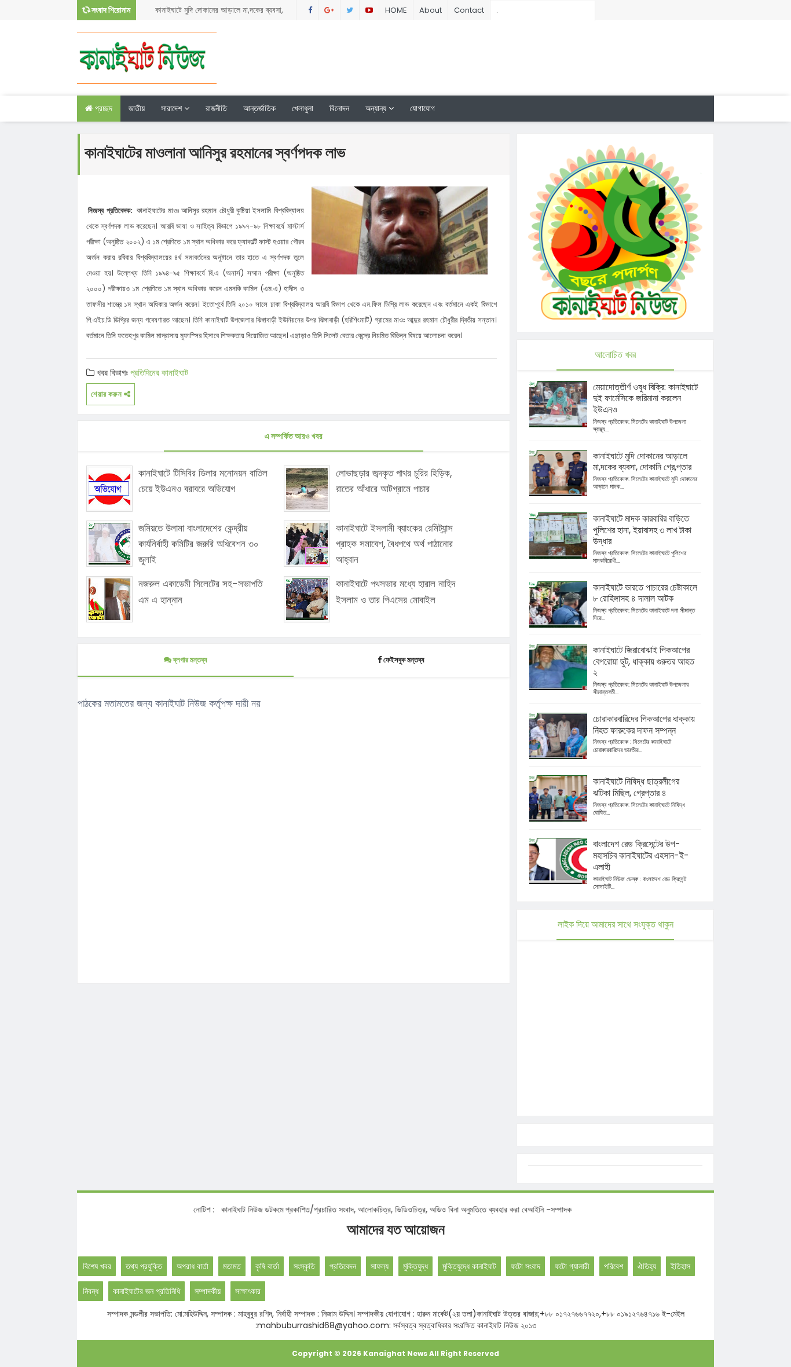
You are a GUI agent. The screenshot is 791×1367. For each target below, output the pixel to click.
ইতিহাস (680, 1266)
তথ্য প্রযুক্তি (144, 1266)
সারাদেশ (172, 108)
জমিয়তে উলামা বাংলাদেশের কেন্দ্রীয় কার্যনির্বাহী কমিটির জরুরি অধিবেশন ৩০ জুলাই (198, 543)
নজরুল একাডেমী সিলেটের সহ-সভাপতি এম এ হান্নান (200, 591)
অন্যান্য (377, 108)
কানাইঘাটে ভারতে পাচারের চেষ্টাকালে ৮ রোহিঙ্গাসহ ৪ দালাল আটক (645, 593)
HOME (396, 10)
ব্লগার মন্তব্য (189, 659)
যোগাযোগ (422, 108)
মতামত (232, 1266)
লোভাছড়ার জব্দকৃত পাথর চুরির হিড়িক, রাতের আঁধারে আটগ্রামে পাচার (394, 481)
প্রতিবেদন (342, 1266)
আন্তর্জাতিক (259, 108)
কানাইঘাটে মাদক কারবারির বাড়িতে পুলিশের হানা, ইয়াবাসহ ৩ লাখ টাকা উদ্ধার (642, 530)
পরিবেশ (613, 1266)
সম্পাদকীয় (208, 1291)
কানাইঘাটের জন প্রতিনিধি (146, 1291)
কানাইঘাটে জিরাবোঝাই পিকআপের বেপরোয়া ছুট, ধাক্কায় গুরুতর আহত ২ (643, 661)
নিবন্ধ (90, 1291)
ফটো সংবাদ (525, 1266)
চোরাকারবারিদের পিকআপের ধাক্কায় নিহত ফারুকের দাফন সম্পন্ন (644, 724)
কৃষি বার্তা (267, 1266)
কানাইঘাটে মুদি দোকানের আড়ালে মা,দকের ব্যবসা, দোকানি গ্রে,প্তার (219, 12)
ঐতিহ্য (647, 1266)
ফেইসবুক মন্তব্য (404, 659)
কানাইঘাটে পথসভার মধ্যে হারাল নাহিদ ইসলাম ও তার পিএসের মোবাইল (395, 591)
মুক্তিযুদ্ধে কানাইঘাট (469, 1266)
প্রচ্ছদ (102, 108)
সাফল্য (380, 1266)
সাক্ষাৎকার (248, 1291)
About (430, 10)
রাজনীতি (216, 108)
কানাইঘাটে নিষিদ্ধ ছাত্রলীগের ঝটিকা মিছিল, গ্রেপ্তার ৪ (636, 787)
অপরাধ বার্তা (192, 1266)
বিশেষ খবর (97, 1266)
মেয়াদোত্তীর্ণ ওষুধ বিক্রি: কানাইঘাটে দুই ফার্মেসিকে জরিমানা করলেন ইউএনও (645, 398)
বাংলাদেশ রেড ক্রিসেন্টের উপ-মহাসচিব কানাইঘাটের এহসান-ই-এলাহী (641, 855)
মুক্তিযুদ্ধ (415, 1266)
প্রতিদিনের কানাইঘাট (159, 373)
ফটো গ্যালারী (572, 1266)
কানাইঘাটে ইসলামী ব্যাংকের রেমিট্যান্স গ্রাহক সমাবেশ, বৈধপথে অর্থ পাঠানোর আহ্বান (394, 543)
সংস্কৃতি (304, 1266)
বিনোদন (339, 108)
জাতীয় (137, 108)
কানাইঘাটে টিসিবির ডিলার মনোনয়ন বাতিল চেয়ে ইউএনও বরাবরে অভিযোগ (203, 481)
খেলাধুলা (302, 108)
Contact (469, 10)
